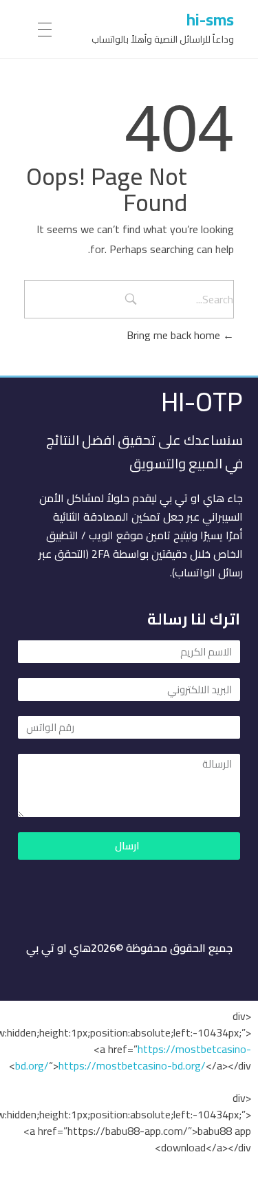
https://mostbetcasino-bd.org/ (132, 1065)
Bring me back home (175, 335)
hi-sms (210, 19)
